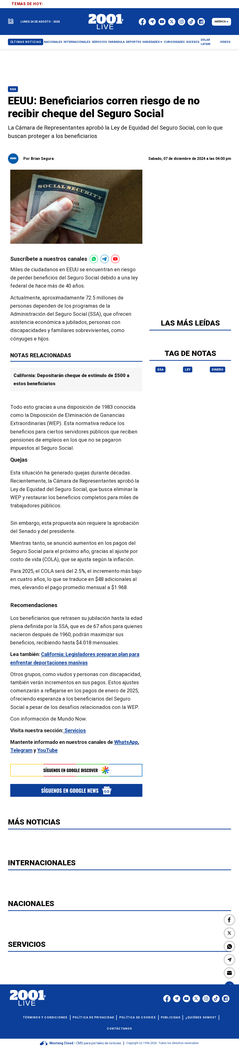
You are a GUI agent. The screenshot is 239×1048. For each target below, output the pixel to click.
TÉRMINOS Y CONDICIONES (45, 1017)
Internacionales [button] (76, 42)
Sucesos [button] (192, 42)
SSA (13, 89)
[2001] (106, 22)
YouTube (47, 750)
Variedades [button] (151, 42)
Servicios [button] (99, 42)
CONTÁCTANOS (119, 1028)
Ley (187, 369)
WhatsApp (126, 742)
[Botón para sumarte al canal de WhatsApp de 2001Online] (94, 259)
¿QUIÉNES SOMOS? (201, 1017)
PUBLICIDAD (170, 1017)
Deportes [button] (133, 42)
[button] (229, 920)
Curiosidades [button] (174, 42)
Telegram (21, 750)
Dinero (217, 369)
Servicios (74, 730)
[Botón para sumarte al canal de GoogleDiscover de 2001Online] (76, 770)
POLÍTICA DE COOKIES (137, 1017)
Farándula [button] (116, 42)
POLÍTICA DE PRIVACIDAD (93, 1017)
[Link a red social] (167, 998)
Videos (225, 42)
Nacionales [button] (53, 42)
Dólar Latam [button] (205, 42)
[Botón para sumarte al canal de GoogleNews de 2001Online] (76, 790)
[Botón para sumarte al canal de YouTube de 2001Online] (115, 259)
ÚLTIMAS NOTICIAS (25, 42)
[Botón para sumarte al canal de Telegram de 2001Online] (104, 259)
